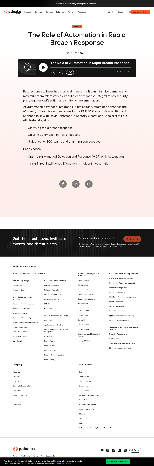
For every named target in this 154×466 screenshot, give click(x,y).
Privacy (15, 456)
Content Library (85, 381)
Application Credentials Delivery (121, 315)
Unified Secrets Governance (120, 311)
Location (16, 400)
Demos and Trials (140, 12)
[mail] (89, 184)
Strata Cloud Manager (52, 294)
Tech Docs (83, 418)
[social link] (102, 450)
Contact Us (17, 381)
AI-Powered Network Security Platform (29, 274)
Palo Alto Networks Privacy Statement (93, 246)
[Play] (43, 67)
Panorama (48, 308)
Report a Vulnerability (87, 409)
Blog (80, 372)
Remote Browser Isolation (54, 355)
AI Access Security (20, 290)
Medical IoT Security (20, 332)
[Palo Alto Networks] (13, 12)
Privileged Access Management (121, 278)
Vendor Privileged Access (119, 320)
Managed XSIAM (84, 341)
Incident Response (116, 339)
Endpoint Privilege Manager (119, 288)
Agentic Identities (116, 302)
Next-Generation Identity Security (123, 274)
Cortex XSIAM (83, 315)
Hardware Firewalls (51, 285)
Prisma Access (49, 341)
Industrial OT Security (21, 336)
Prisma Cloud (83, 304)
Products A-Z (84, 400)
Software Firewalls (51, 290)
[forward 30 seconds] (61, 72)
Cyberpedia (83, 386)
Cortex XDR (82, 320)
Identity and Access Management (122, 283)
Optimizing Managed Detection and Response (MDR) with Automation (76, 156)
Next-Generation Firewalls (55, 281)
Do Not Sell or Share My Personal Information (96, 428)
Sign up (130, 239)
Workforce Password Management (122, 297)
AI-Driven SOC (83, 311)
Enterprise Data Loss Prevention (25, 322)
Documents (50, 456)
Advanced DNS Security (22, 318)
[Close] (150, 461)
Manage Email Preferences (89, 395)
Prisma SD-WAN (50, 350)
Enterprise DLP (50, 336)
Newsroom (17, 404)
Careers (16, 377)
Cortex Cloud (83, 285)
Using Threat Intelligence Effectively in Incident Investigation (69, 163)
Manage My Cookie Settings (117, 461)
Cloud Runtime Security (87, 299)
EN (113, 12)
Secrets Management (117, 306)
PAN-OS (47, 304)
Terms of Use (38, 456)
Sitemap (82, 414)
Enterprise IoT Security (22, 327)
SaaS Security (18, 341)
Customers (17, 391)
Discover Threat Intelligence (120, 348)
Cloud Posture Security (86, 294)
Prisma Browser (50, 346)
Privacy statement (64, 463)
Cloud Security (83, 280)
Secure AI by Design (21, 281)
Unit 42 (81, 423)
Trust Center (26, 456)
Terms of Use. (117, 246)
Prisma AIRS (17, 285)
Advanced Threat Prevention (24, 304)
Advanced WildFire (20, 313)
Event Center (84, 391)
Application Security (85, 290)
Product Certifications (87, 404)
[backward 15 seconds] (53, 72)
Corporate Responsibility (22, 386)
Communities (84, 377)
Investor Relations (20, 395)
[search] (109, 12)
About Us (16, 372)
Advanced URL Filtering (22, 309)
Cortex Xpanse (83, 329)
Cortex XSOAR (83, 325)
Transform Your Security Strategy (122, 343)
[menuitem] (13, 12)
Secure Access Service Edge (56, 315)
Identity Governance (117, 292)
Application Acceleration (53, 325)
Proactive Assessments (118, 334)
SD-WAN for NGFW (51, 299)
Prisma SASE (49, 320)
